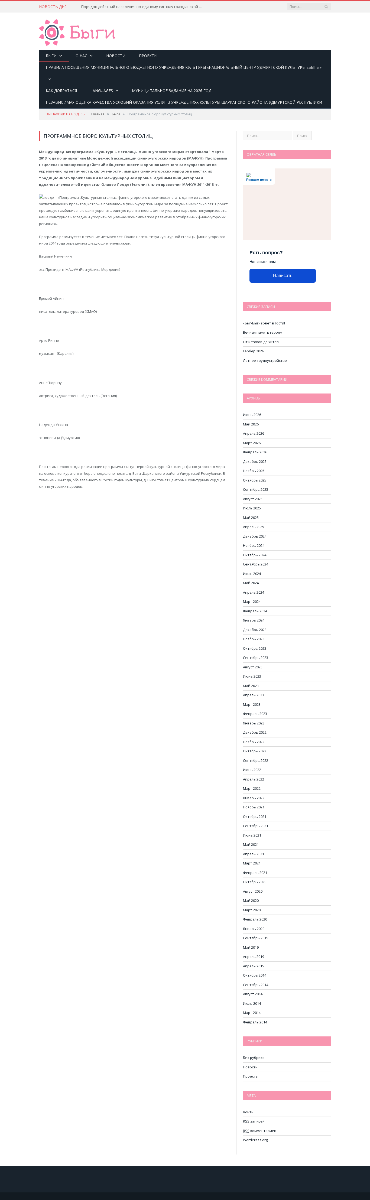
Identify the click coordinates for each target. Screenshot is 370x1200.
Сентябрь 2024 (255, 564)
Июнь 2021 (252, 835)
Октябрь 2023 (254, 648)
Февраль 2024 (255, 611)
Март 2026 (252, 442)
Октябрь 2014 (254, 975)
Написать (282, 275)
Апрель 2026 (253, 433)
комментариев (259, 1130)
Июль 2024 (252, 573)
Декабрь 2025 (255, 461)
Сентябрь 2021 (255, 825)
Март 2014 (252, 1012)
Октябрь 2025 (254, 480)
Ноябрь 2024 (253, 545)
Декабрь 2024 (255, 536)
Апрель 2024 (253, 592)
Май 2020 (251, 900)
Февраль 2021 (255, 872)
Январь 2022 (253, 797)
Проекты (148, 55)
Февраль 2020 (255, 919)
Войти (248, 1112)
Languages (101, 90)
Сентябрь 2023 (255, 657)
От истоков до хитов (261, 341)
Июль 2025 (252, 508)
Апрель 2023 (253, 694)
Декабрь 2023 (255, 629)
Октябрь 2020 (254, 881)
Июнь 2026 (252, 414)
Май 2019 (251, 947)
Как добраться (61, 90)
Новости (115, 55)
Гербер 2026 (253, 351)
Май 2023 (251, 685)
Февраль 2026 (255, 452)
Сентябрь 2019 (255, 937)
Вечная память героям (262, 332)
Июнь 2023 (252, 676)
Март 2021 (252, 863)
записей (254, 1121)
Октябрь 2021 (254, 816)
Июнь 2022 (252, 769)
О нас (81, 55)
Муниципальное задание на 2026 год (171, 90)
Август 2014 (252, 993)
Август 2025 (252, 498)
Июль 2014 (252, 1003)
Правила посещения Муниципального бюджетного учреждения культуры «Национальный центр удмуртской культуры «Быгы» (184, 67)
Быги (51, 55)
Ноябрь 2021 (253, 807)
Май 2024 (251, 582)
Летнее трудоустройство (265, 360)
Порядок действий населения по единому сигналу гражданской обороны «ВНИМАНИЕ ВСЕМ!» (143, 6)
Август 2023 (252, 667)
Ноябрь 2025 (253, 470)
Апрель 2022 (253, 779)
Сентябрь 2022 (255, 760)
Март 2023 (252, 704)
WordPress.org (255, 1139)
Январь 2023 (253, 723)
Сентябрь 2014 (255, 984)
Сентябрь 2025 (255, 489)
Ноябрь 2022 (253, 741)
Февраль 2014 (255, 1022)
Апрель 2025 (253, 526)
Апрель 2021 (253, 853)
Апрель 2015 (253, 966)
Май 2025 (251, 517)
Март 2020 (252, 910)
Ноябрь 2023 (253, 638)
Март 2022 (252, 788)
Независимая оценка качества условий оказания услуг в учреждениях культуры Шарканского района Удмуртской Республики (184, 102)
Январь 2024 (253, 620)
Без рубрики (254, 1057)
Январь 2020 (253, 928)
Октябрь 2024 (254, 554)
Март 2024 (252, 601)
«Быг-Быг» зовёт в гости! (264, 323)
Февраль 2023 (255, 713)
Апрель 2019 (253, 956)
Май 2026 (251, 424)
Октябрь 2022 (254, 751)
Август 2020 (252, 891)
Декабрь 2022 (255, 732)
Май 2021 (251, 844)
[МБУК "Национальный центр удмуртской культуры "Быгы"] (77, 31)
